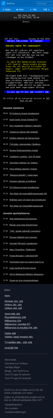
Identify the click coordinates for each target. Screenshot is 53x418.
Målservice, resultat (17, 315)
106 (34, 9)
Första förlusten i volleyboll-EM (21, 247)
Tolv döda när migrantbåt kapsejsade (24, 198)
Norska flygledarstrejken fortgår (21, 142)
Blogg (8, 362)
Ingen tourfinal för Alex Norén (21, 259)
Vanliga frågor (12, 358)
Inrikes (13, 296)
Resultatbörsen (15, 308)
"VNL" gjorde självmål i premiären (22, 222)
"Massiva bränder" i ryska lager (21, 167)
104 (31, 85)
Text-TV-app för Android (18, 369)
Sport (12, 305)
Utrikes (13, 299)
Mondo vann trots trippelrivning (21, 216)
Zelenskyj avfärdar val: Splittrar (21, 155)
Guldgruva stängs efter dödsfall (21, 124)
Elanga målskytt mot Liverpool (21, 229)
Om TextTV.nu (21, 362)
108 (45, 9)
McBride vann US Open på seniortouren (25, 192)
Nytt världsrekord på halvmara (21, 210)
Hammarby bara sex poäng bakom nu (24, 253)
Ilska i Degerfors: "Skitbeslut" (20, 241)
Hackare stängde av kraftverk (21, 173)
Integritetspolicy (13, 396)
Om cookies (11, 399)
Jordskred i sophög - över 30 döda (23, 148)
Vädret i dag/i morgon (19, 328)
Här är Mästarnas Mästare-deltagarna (24, 266)
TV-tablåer (18, 333)
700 (44, 85)
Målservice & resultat (21, 319)
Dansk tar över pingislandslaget (21, 272)
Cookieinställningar (15, 403)
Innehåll (11, 339)
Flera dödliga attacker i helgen (21, 161)
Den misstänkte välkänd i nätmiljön (23, 118)
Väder (10, 324)
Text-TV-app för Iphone (17, 366)
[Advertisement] (26, 28)
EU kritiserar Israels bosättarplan (22, 105)
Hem (21, 9)
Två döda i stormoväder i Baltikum (23, 136)
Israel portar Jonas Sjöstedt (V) (21, 111)
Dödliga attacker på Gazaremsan (22, 130)
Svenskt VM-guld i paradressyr (21, 235)
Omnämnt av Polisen (16, 355)
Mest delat (10, 351)
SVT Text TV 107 (26, 15)
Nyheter (14, 292)
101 (18, 85)
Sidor (8, 9)
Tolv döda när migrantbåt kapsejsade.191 (25, 185)
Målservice (13, 312)
